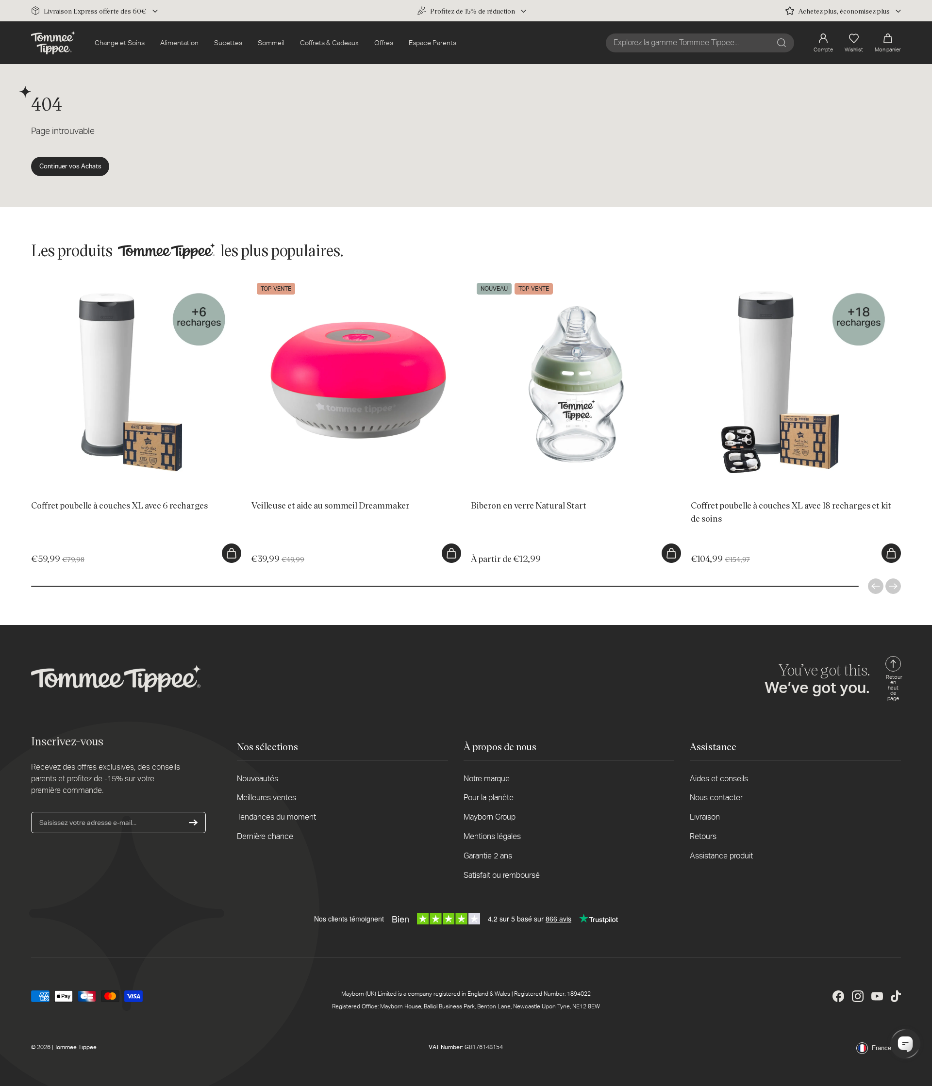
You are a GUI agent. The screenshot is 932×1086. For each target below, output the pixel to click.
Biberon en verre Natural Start (516, 282)
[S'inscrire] (193, 822)
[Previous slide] (875, 586)
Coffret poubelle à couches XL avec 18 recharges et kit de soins (787, 282)
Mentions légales (492, 836)
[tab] (97, 479)
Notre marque (487, 778)
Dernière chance (265, 836)
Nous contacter (716, 797)
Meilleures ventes (266, 797)
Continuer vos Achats (70, 166)
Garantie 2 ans (488, 855)
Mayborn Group (490, 817)
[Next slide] (893, 586)
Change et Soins (120, 43)
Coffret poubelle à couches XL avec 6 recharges (104, 282)
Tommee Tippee (75, 1047)
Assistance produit (721, 855)
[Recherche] (781, 42)
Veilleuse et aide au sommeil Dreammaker (314, 282)
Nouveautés (257, 778)
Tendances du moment (276, 817)
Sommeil (271, 43)
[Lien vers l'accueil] (53, 42)
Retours (703, 836)
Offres (383, 43)
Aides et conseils (719, 778)
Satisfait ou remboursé (502, 875)
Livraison (705, 817)
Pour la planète (489, 797)
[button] (888, 42)
